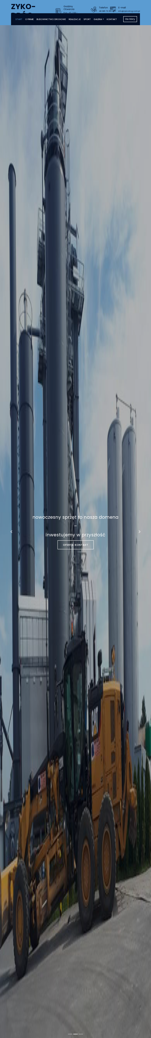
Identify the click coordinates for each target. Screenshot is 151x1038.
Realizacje (75, 19)
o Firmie (29, 19)
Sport (87, 19)
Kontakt (112, 19)
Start (18, 19)
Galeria (98, 19)
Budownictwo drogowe (51, 19)
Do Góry (130, 19)
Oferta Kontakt (75, 545)
